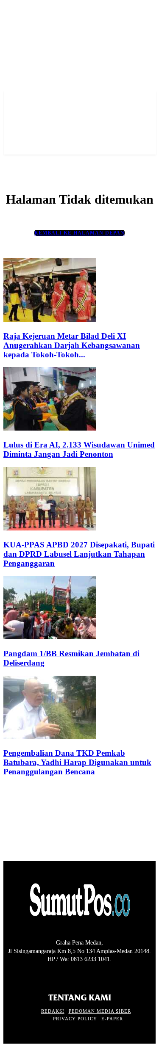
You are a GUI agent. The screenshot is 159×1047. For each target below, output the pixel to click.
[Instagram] (23, 975)
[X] (38, 975)
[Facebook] (8, 975)
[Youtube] (53, 975)
